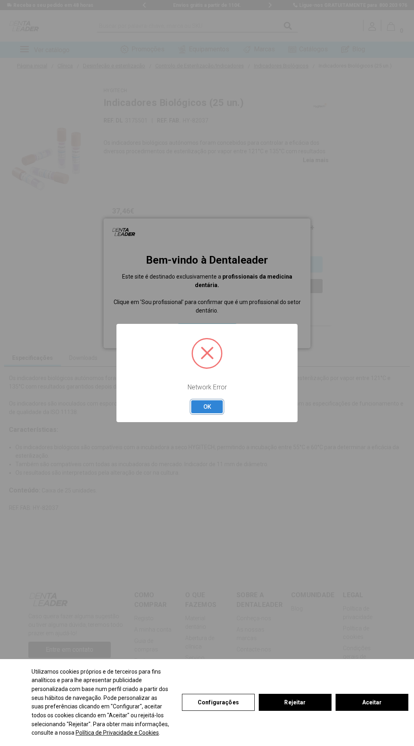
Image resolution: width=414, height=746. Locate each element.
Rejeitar (295, 702)
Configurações (218, 702)
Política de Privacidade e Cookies (117, 732)
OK (207, 406)
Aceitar (372, 702)
